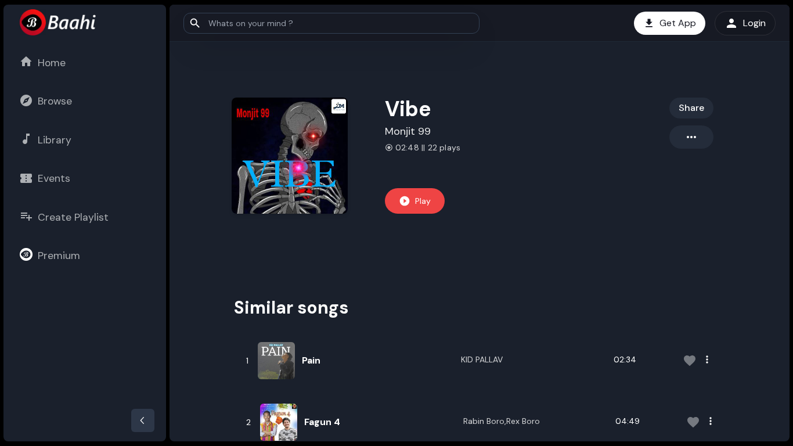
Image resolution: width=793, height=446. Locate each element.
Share (691, 108)
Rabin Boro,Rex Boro (501, 421)
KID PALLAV (482, 359)
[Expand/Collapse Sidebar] (142, 420)
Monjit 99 (408, 131)
